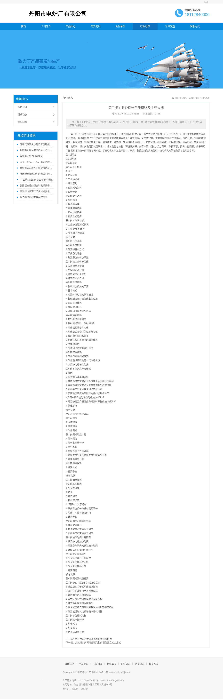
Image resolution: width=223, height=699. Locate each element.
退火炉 (83, 146)
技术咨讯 (22, 107)
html (206, 2)
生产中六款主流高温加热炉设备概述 (93, 639)
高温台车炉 (73, 545)
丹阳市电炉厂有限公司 (186, 98)
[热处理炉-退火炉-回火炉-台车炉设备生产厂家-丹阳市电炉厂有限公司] (51, 13)
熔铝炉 (71, 401)
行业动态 (145, 26)
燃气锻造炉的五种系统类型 (33, 197)
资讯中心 (22, 99)
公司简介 (46, 26)
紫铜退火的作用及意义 (31, 156)
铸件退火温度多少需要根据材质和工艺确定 (36, 168)
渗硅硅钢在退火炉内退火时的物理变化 (36, 173)
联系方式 (195, 26)
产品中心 (71, 26)
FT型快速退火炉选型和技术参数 (36, 179)
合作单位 (120, 26)
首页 (23, 26)
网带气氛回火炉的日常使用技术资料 (36, 144)
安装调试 (95, 26)
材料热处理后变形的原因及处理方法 (36, 150)
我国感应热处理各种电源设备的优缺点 (36, 185)
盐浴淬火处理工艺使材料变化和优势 (36, 191)
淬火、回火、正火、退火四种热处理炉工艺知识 (36, 162)
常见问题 (170, 26)
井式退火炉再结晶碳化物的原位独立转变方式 (98, 642)
